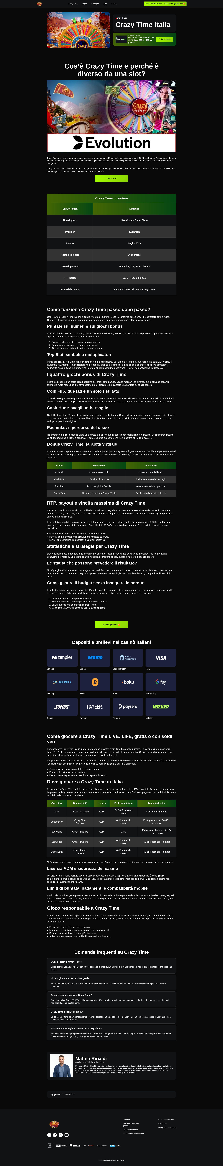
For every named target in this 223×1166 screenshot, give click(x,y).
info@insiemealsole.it (167, 1128)
